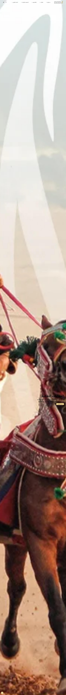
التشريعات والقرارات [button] (25, 2)
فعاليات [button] (42, 2)
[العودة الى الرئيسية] (58, 2)
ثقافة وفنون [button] (34, 2)
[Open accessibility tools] (2, 693)
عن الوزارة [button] (48, 2)
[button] (8, 2)
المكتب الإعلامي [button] (15, 2)
